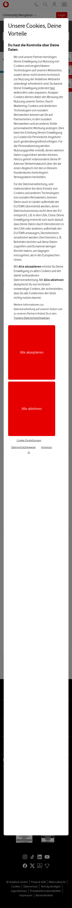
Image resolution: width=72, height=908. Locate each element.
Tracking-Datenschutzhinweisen (32, 318)
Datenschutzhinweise (23, 447)
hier (52, 88)
